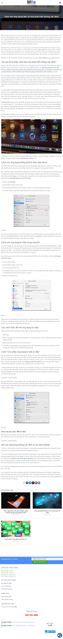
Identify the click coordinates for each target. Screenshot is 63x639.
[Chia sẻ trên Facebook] (27, 482)
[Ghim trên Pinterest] (36, 482)
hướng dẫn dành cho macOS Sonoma (20, 178)
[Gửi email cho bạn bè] (33, 482)
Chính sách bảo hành (6, 596)
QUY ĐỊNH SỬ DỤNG (6, 583)
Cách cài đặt (42, 58)
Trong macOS (5, 102)
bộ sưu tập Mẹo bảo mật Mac (25, 158)
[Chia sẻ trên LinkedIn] (39, 482)
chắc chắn (41, 50)
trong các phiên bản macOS (33, 361)
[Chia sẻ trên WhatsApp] (24, 482)
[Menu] (2, 3)
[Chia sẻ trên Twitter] (30, 482)
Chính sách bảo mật (6, 586)
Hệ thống (12, 182)
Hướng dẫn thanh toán (6, 589)
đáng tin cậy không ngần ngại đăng (22, 458)
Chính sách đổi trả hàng (7, 599)
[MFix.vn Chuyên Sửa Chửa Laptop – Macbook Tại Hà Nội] (31, 2)
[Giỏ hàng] (60, 3)
